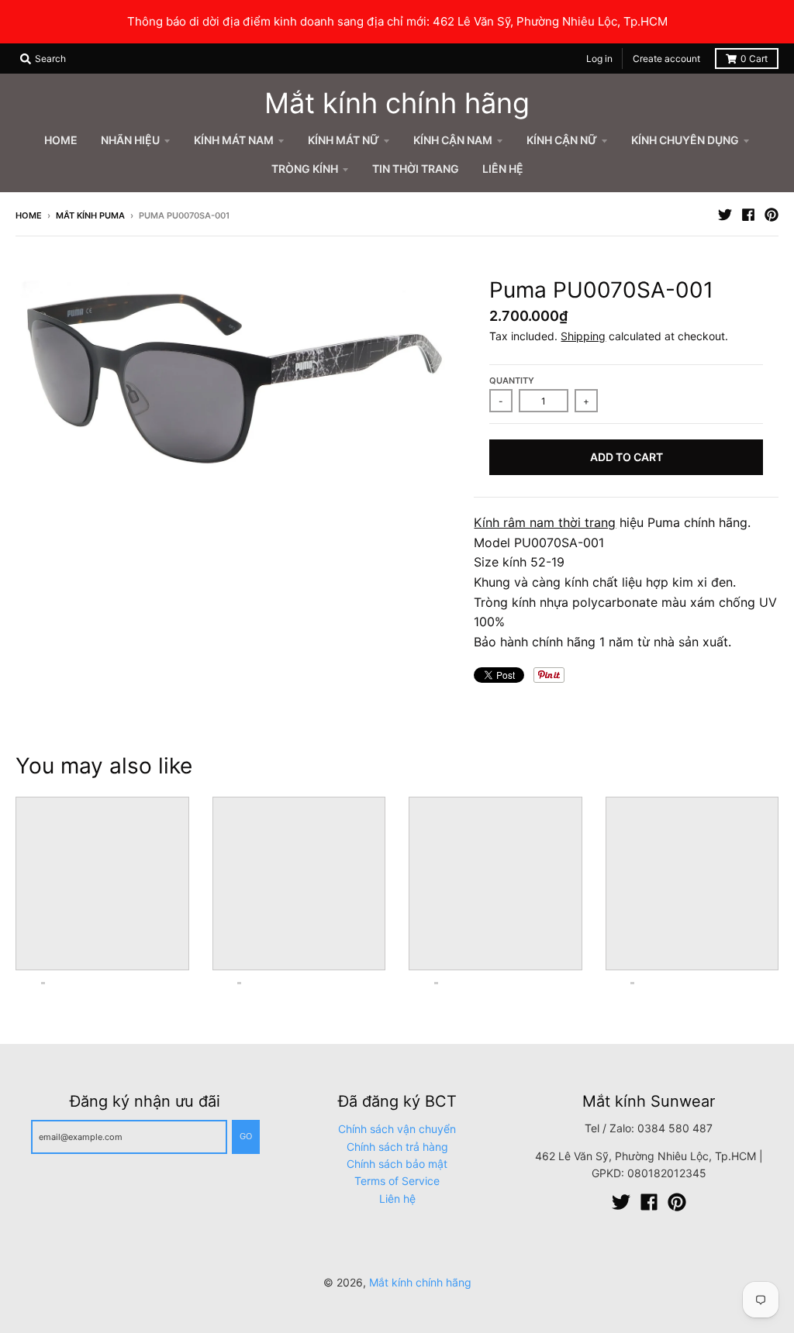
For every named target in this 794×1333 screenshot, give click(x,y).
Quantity (511, 380)
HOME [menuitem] (61, 139)
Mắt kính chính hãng (397, 103)
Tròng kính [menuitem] (304, 168)
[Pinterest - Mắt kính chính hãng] (771, 215)
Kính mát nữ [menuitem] (343, 139)
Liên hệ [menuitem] (502, 168)
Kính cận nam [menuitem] (452, 139)
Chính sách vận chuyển (397, 1128)
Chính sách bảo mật (397, 1163)
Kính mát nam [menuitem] (234, 139)
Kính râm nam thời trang (545, 522)
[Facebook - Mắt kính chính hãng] (748, 215)
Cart (754, 58)
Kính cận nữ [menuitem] (561, 139)
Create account (666, 58)
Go (246, 1136)
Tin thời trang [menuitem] (415, 168)
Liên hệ (397, 1198)
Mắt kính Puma (90, 215)
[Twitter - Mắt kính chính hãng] (725, 215)
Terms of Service (397, 1180)
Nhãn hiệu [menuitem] (130, 139)
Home (29, 215)
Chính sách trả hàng (397, 1146)
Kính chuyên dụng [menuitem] (685, 139)
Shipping (583, 336)
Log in (599, 58)
